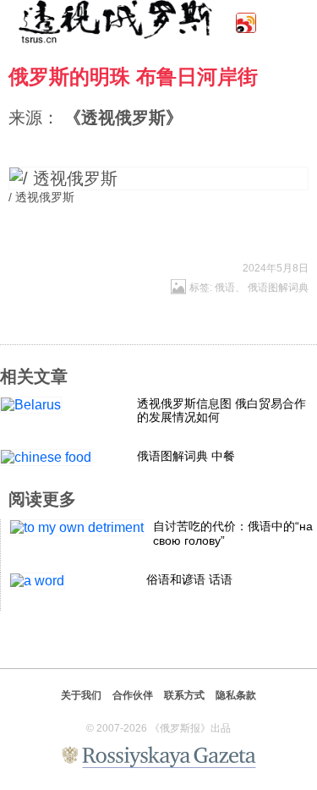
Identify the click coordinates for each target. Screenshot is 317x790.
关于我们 (81, 695)
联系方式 (184, 695)
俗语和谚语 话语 (189, 579)
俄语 (225, 288)
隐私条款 (236, 695)
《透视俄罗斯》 (123, 117)
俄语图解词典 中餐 (186, 456)
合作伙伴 (132, 695)
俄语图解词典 (278, 288)
